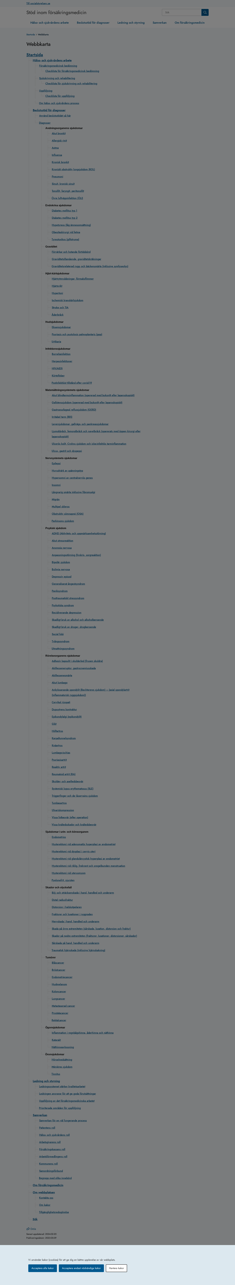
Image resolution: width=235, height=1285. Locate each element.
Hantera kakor (116, 1268)
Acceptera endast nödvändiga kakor (81, 1268)
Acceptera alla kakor (42, 1268)
